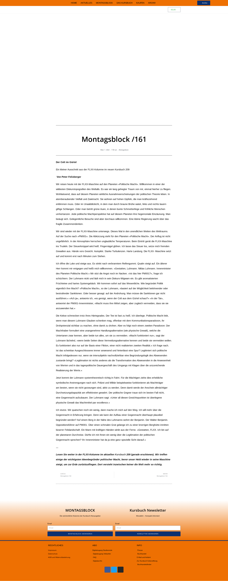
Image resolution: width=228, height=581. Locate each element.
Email (50, 523)
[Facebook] (107, 570)
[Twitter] (114, 570)
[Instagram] (121, 570)
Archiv (152, 3)
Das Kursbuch (124, 3)
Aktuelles (86, 3)
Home (74, 3)
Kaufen (140, 3)
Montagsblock (104, 3)
